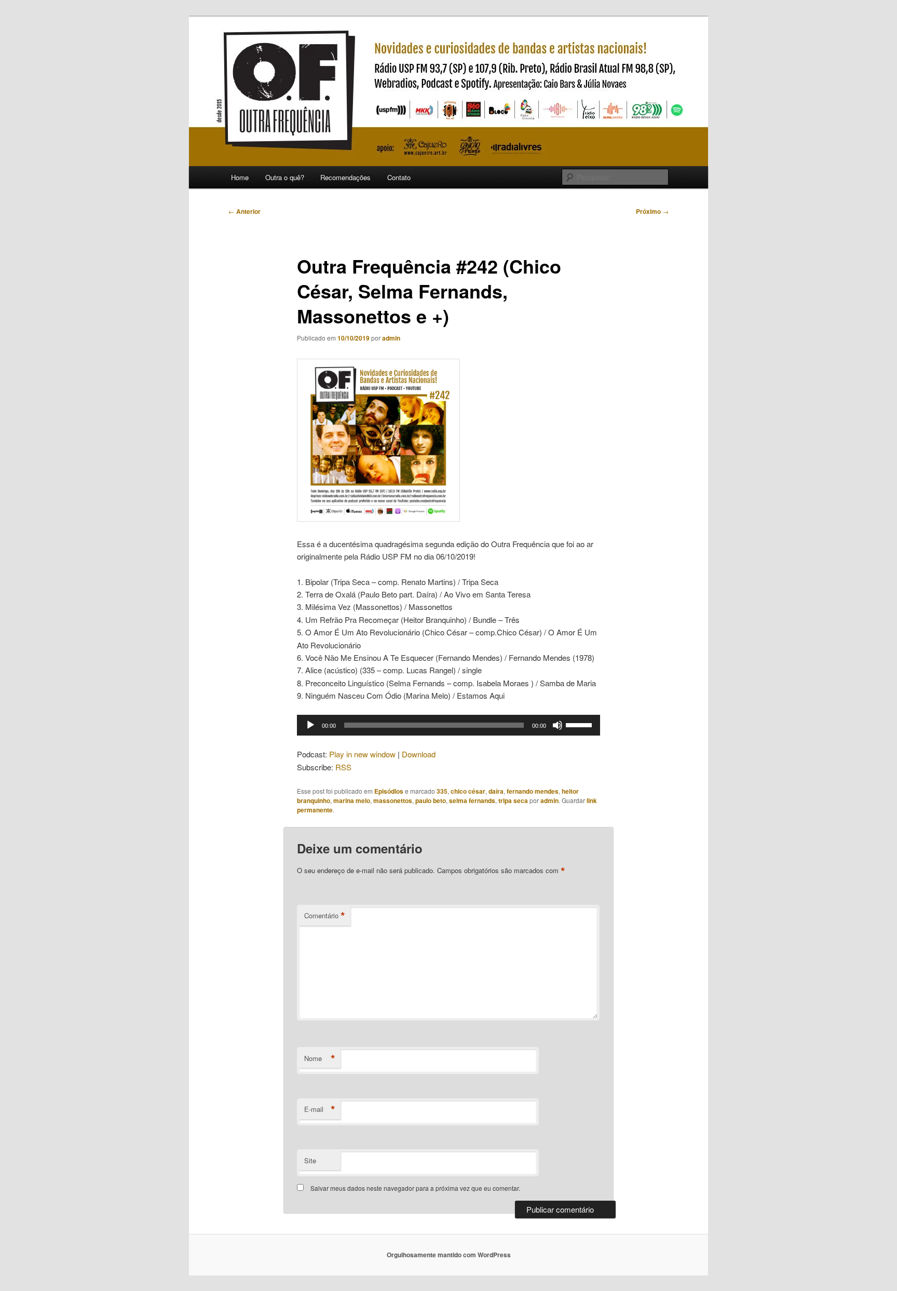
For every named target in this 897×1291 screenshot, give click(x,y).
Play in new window (362, 754)
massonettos (392, 800)
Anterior (244, 211)
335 (442, 791)
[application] (448, 725)
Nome (319, 1058)
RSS (343, 767)
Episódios (388, 791)
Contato (399, 177)
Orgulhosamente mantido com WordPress (449, 1254)
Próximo (652, 211)
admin (391, 338)
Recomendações (345, 177)
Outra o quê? (284, 177)
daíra (496, 791)
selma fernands (472, 800)
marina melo (351, 800)
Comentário (324, 915)
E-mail (319, 1109)
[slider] (580, 724)
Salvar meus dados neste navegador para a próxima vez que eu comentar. (415, 1188)
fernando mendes (533, 791)
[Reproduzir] (310, 725)
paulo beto (430, 800)
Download (419, 754)
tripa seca (513, 800)
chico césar (468, 791)
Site (310, 1160)
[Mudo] (557, 725)
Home (240, 177)
